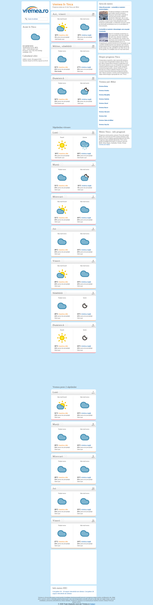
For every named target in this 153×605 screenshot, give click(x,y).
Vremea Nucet (103, 107)
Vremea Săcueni (104, 112)
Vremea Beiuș (103, 86)
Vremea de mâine (104, 144)
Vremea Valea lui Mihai (106, 120)
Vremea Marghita (104, 95)
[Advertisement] (74, 115)
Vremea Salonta (104, 99)
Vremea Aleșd (103, 103)
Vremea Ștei (103, 116)
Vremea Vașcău (104, 124)
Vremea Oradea (104, 90)
